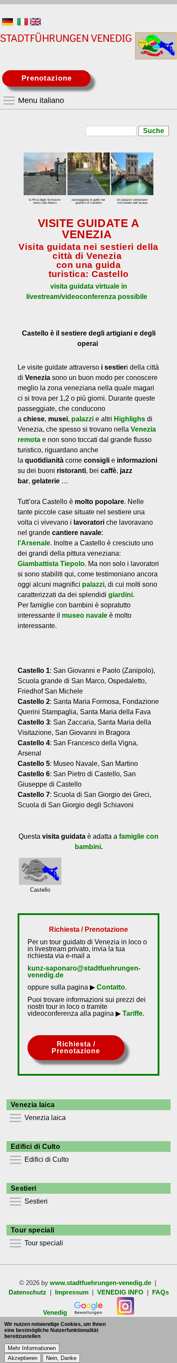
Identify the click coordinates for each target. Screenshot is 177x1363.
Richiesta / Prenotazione (76, 1047)
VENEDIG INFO (120, 1292)
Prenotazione (46, 78)
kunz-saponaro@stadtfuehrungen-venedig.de (83, 972)
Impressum (71, 1292)
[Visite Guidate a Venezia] (22, 23)
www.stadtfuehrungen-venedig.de (100, 1282)
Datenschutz (27, 1292)
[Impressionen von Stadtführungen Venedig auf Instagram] (125, 1312)
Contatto (111, 987)
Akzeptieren (22, 1358)
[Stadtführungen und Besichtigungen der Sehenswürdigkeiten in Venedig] (7, 23)
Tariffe (132, 1013)
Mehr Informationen (32, 1348)
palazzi (82, 419)
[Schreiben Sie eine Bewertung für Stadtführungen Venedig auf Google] (88, 1312)
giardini (120, 594)
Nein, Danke (61, 1358)
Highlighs (129, 419)
